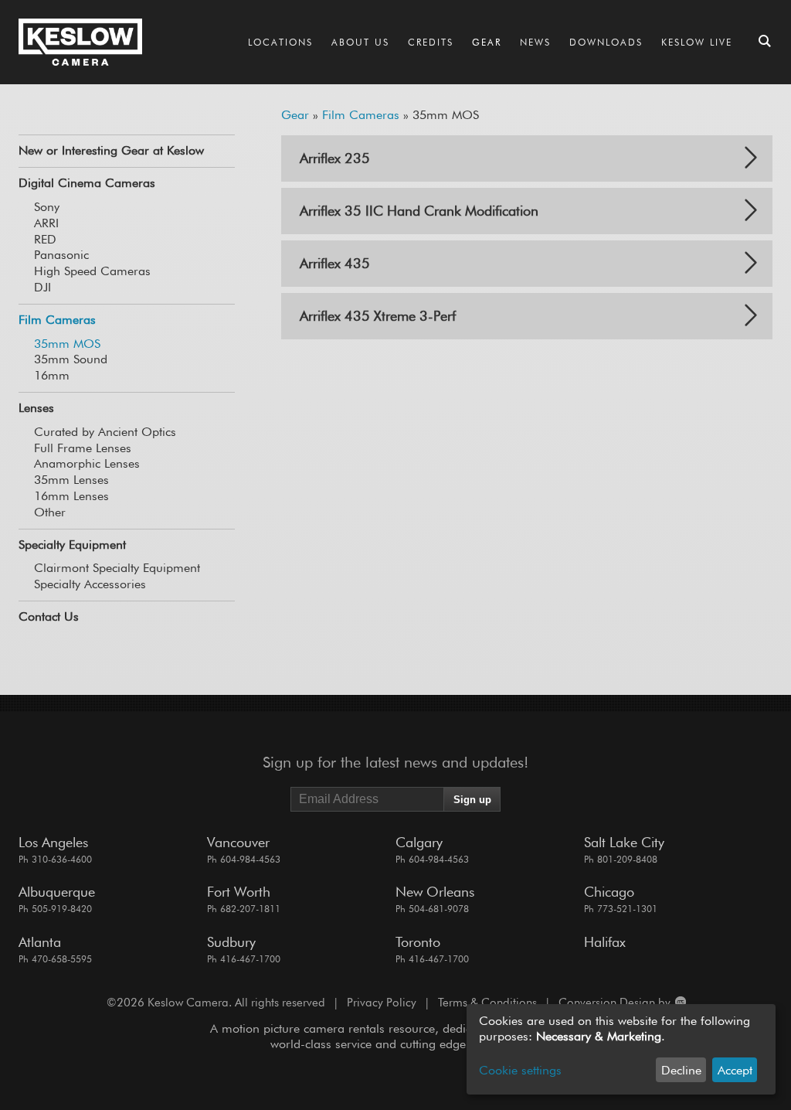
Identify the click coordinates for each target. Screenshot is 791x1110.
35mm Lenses (71, 479)
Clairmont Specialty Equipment (117, 567)
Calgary (419, 842)
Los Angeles (53, 842)
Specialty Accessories (90, 584)
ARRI (46, 223)
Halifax (605, 942)
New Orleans (435, 892)
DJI (42, 287)
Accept (735, 1070)
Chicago (609, 892)
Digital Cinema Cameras (87, 182)
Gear (486, 42)
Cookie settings (520, 1070)
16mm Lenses (71, 496)
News (535, 42)
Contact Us (49, 616)
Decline (681, 1070)
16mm (52, 375)
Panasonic (61, 254)
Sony (46, 206)
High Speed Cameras (92, 271)
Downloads (606, 42)
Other (50, 512)
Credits (430, 42)
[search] (765, 42)
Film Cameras (57, 319)
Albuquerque (57, 892)
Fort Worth (238, 892)
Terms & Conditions (487, 1003)
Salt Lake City (624, 842)
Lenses (36, 407)
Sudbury (231, 942)
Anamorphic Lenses (87, 463)
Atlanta (40, 942)
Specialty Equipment (72, 544)
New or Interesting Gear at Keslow (111, 150)
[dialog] (621, 1049)
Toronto (418, 942)
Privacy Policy (381, 1003)
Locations (280, 42)
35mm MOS (67, 343)
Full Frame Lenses (82, 448)
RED (45, 239)
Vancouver (238, 842)
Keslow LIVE (696, 42)
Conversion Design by (616, 1003)
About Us (360, 42)
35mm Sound (70, 359)
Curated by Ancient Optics (105, 431)
